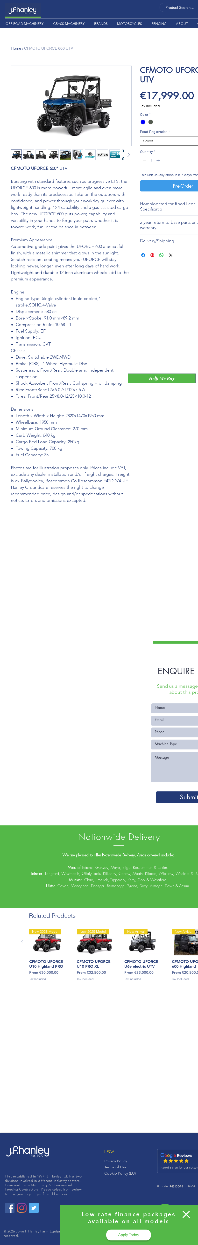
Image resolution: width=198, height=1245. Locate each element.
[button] (186, 1214)
